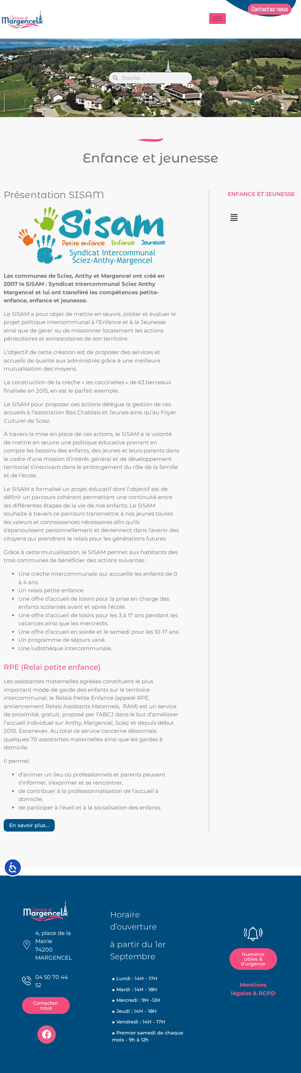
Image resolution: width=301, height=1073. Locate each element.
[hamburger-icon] (217, 18)
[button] (234, 218)
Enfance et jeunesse (150, 158)
